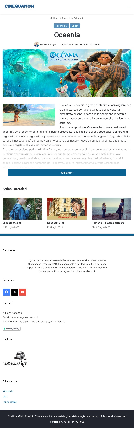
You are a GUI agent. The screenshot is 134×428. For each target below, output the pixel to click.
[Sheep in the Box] (22, 209)
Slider (75, 25)
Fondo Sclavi (10, 401)
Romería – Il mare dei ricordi (108, 223)
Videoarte (8, 391)
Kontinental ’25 (55, 223)
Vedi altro (66, 172)
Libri (5, 396)
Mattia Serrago (48, 44)
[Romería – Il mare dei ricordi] (111, 209)
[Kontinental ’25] (67, 209)
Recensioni (67, 18)
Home (55, 18)
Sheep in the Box (12, 223)
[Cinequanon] (19, 6)
